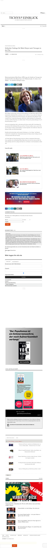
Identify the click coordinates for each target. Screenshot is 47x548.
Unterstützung (13, 535)
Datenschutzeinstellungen (35, 535)
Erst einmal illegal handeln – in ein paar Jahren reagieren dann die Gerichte (29, 515)
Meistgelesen (10, 437)
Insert (14, 545)
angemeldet (12, 246)
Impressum (20, 535)
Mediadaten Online (5, 536)
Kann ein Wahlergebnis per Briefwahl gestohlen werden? (30, 468)
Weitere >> (8, 475)
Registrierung (15, 261)
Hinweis (34, 243)
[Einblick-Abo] (24, 385)
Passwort (7, 268)
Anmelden (8, 261)
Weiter (7, 224)
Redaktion (14, 54)
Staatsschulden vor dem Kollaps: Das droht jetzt (28, 508)
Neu (17, 437)
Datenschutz (25, 535)
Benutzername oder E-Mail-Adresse (13, 263)
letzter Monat (18, 441)
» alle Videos (40, 478)
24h (7, 441)
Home (3, 535)
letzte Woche (11, 441)
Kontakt (7, 535)
